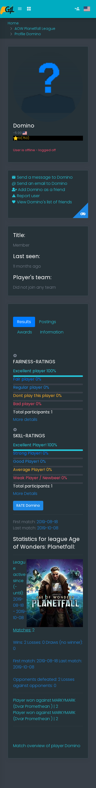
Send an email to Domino (39, 183)
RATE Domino (28, 505)
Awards (24, 332)
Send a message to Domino (44, 177)
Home (13, 23)
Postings (47, 322)
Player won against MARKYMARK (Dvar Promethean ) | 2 (44, 703)
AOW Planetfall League (35, 28)
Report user (28, 196)
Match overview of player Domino (46, 746)
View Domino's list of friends (44, 202)
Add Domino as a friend (41, 190)
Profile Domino (28, 34)
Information (51, 332)
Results (24, 322)
